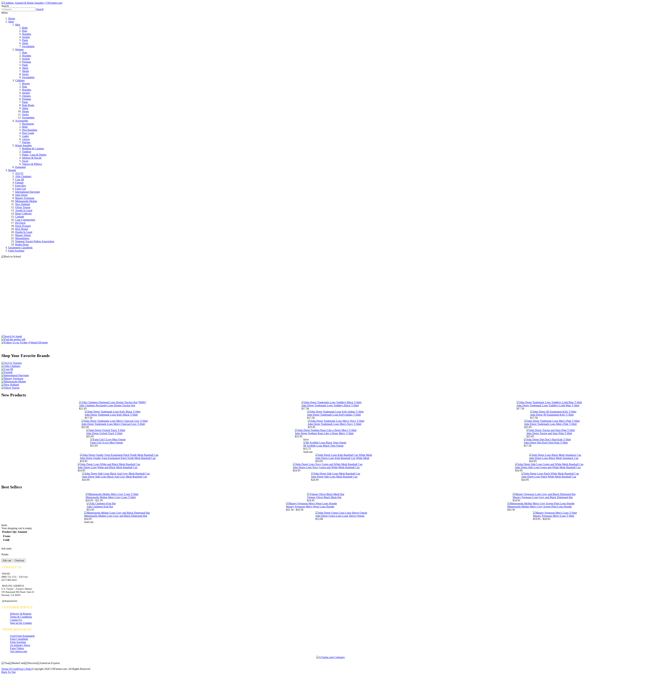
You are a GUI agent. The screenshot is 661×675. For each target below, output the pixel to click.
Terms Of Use (9, 668)
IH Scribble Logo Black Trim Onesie (323, 445)
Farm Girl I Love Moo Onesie (106, 442)
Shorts (25, 71)
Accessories (21, 120)
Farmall (19, 182)
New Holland (22, 204)
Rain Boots (28, 105)
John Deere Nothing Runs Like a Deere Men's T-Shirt (324, 433)
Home (11, 18)
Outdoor (26, 151)
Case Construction (25, 219)
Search (40, 9)
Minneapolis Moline (26, 201)
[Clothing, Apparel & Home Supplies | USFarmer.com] (31, 2)
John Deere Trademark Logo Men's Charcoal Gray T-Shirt (113, 424)
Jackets (26, 37)
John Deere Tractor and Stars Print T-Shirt (549, 433)
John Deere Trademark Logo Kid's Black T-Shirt (111, 414)
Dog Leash (28, 133)
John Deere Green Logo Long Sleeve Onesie (339, 515)
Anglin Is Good (23, 210)
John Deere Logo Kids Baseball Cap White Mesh (342, 458)
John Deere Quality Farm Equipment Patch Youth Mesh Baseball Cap (118, 458)
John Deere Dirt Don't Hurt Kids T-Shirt (546, 442)
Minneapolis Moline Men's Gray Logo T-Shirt (111, 497)
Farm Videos (17, 648)
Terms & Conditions (21, 616)
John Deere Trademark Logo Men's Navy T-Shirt (334, 424)
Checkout (19, 560)
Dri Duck (20, 222)
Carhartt (19, 216)
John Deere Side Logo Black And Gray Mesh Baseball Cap (114, 476)
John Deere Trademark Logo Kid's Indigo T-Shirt (334, 414)
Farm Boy (20, 185)
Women (19, 49)
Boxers (26, 83)
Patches (26, 142)
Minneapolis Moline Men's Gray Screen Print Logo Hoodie (539, 506)
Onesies (26, 95)
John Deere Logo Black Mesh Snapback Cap (553, 458)
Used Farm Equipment (22, 635)
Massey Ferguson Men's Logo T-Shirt (553, 515)
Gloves (26, 139)
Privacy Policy (25, 668)
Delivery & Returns (20, 613)
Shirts (25, 43)
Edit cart (7, 560)
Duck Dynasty (23, 225)
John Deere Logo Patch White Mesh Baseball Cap (548, 476)
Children (20, 80)
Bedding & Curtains (33, 148)
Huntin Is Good (23, 232)
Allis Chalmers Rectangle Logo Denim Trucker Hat (107, 405)
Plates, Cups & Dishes (34, 154)
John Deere (21, 194)
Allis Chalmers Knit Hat (100, 506)
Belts (25, 27)
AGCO (19, 173)
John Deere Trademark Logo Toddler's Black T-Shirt (330, 405)
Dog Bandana (29, 129)
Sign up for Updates (21, 623)
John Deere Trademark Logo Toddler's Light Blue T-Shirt (548, 405)
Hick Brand (21, 229)
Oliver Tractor (22, 207)
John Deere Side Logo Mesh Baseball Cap (334, 476)
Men (17, 24)
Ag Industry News (20, 645)
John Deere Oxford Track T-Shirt (104, 433)
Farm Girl (20, 188)
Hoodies (26, 34)
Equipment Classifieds (20, 247)
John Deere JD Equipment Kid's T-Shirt (552, 414)
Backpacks (28, 123)
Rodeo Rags (22, 244)
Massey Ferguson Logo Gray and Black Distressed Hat (543, 497)
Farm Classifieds (19, 639)
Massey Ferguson (24, 198)
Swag (25, 160)
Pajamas (26, 61)
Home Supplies (23, 145)
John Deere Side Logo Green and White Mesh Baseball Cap (548, 467)
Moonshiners (22, 238)
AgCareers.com (18, 651)
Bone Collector (23, 213)
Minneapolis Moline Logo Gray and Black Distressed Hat (115, 515)
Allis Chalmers (23, 176)
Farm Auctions (16, 250)
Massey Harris (23, 235)
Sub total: (6, 548)
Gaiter (25, 136)
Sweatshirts (28, 46)
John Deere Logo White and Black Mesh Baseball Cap (107, 467)
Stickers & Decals (31, 157)
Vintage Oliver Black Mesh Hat (324, 497)
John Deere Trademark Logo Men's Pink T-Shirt (550, 424)
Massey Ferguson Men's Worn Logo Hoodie (310, 506)
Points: (5, 554)
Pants (25, 40)
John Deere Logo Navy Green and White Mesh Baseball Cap (326, 467)
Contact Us (16, 619)
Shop (11, 21)
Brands (12, 170)
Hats (24, 30)
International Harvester (27, 191)
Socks (25, 74)
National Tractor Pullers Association (34, 241)
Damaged (20, 167)
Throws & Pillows (32, 164)
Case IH (19, 179)
